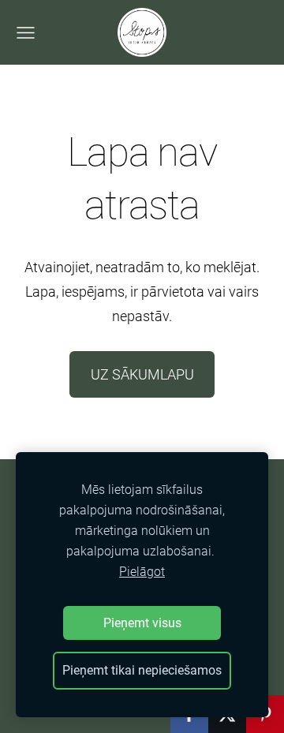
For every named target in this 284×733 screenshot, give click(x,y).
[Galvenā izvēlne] (25, 32)
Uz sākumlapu (142, 374)
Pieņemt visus (142, 622)
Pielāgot (142, 571)
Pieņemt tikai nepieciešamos (142, 670)
